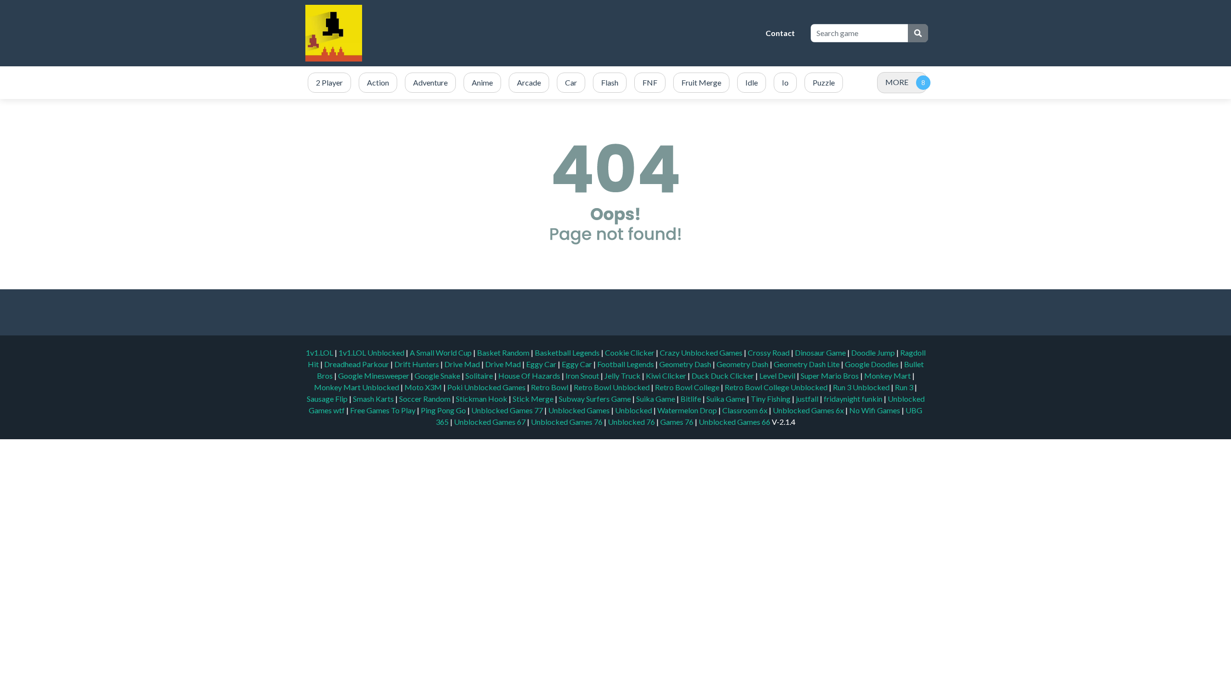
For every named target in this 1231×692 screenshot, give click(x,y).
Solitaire (479, 375)
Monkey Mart (888, 375)
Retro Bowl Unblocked (612, 387)
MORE (896, 81)
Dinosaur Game (821, 352)
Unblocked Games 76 (567, 421)
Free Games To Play (383, 410)
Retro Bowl (550, 387)
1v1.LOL (320, 352)
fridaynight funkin (854, 398)
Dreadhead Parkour (357, 364)
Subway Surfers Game (595, 398)
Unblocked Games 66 (734, 421)
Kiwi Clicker (667, 375)
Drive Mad (462, 364)
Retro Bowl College (688, 387)
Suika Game (656, 398)
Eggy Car (542, 364)
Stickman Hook (482, 398)
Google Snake (438, 375)
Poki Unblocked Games (487, 387)
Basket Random (504, 352)
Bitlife (691, 398)
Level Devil (778, 375)
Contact (780, 32)
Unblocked (634, 410)
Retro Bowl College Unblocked (777, 387)
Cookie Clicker (630, 352)
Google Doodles (872, 364)
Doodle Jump (873, 352)
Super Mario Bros (830, 375)
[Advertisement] (584, 33)
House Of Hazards (530, 375)
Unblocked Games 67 (490, 421)
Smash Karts (374, 398)
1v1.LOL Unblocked (372, 352)
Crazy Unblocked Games (702, 352)
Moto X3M (423, 387)
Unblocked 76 (631, 421)
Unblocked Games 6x (808, 410)
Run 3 (905, 387)
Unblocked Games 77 (507, 410)
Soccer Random (425, 398)
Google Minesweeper (374, 375)
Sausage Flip (328, 398)
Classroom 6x (744, 410)
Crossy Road (769, 352)
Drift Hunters (417, 364)
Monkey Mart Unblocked (357, 387)
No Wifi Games (874, 410)
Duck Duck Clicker (723, 375)
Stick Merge (534, 398)
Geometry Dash (686, 364)
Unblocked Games (579, 410)
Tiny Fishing (771, 398)
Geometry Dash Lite (807, 364)
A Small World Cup (441, 352)
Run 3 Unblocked (862, 387)
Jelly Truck (623, 375)
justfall (808, 398)
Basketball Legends (568, 352)
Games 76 (676, 421)
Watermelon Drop (687, 410)
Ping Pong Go (444, 410)
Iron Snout (583, 375)
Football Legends (626, 364)
